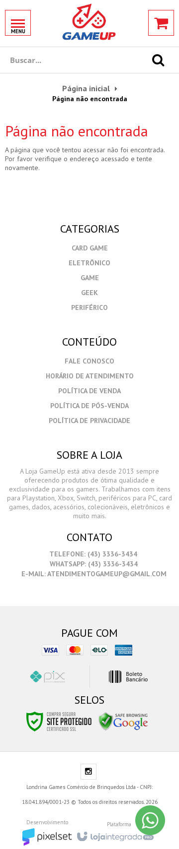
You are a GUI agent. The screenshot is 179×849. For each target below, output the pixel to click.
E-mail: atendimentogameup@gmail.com (93, 573)
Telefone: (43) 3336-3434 (92, 553)
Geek (89, 292)
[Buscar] (158, 60)
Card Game (90, 247)
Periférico (89, 307)
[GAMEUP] (89, 22)
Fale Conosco (89, 361)
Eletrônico (89, 262)
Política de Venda (89, 390)
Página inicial (86, 88)
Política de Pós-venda (89, 405)
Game (90, 277)
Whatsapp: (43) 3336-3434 (93, 563)
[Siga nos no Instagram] (88, 772)
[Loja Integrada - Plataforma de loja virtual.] (114, 834)
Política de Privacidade (89, 420)
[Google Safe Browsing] (123, 721)
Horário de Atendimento (90, 375)
